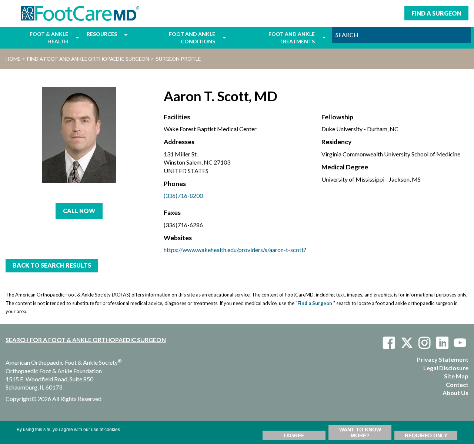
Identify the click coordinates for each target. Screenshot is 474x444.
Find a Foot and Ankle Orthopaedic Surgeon (88, 59)
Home (13, 59)
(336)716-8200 (183, 195)
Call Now (79, 210)
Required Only (426, 435)
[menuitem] (39, 38)
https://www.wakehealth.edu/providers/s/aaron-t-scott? (235, 249)
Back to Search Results (52, 265)
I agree (294, 435)
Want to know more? (360, 432)
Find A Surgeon (436, 13)
